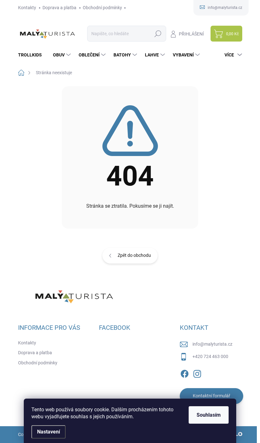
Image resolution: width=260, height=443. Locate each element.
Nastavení (48, 432)
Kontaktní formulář (211, 395)
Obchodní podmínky (102, 7)
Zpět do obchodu (134, 255)
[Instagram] (197, 372)
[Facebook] (184, 372)
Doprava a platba (59, 7)
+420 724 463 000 (210, 356)
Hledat (157, 33)
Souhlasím (209, 415)
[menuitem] (32, 54)
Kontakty (27, 7)
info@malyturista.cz (212, 344)
